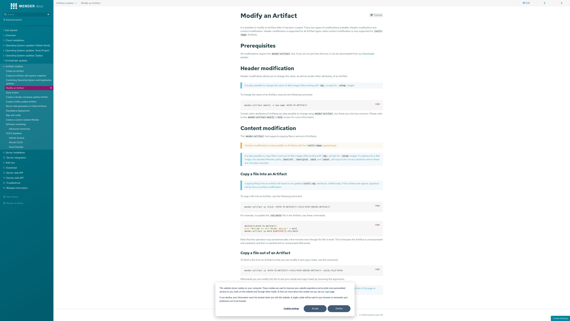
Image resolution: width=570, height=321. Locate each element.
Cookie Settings (560, 318)
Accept (315, 309)
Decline (339, 309)
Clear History (12, 196)
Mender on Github (14, 203)
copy (377, 104)
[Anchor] (300, 15)
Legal (327, 292)
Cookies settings (291, 309)
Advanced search (14, 19)
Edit (528, 2)
